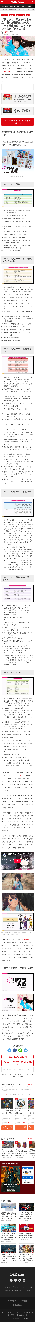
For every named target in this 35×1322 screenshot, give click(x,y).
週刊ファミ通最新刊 (9, 1163)
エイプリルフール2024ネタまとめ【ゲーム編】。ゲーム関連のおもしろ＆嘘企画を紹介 (8, 1236)
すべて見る (31, 1084)
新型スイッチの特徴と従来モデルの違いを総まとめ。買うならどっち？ (26, 1235)
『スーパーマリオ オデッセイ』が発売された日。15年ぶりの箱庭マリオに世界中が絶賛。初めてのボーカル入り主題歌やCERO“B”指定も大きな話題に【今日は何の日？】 (8, 1152)
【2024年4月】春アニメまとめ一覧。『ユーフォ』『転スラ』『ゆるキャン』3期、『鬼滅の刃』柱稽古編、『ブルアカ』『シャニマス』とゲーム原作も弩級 (26, 1257)
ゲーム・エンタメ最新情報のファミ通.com (11, 10)
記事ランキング (8, 1138)
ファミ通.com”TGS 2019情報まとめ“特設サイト (17, 1063)
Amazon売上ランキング (11, 1084)
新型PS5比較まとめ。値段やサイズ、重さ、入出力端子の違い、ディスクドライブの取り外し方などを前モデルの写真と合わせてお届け (8, 1215)
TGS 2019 (12, 15)
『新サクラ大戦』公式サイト (17, 1057)
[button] (27, 1172)
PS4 (28, 15)
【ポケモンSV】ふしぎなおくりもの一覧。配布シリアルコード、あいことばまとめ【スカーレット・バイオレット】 (8, 1257)
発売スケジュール (26, 6)
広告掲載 (27, 1290)
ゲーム (5, 1094)
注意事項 (7, 1290)
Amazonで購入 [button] (8, 1128)
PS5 (11, 6)
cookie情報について (17, 1290)
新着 (2, 6)
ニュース (26, 10)
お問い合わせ (6, 1287)
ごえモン (5, 32)
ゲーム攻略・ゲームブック (18, 1094)
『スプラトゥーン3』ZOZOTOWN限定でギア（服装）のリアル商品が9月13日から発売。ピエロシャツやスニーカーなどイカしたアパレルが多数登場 (21, 1152)
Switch (7, 6)
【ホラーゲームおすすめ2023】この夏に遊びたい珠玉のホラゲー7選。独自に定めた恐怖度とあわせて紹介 (26, 1215)
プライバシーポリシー (18, 1287)
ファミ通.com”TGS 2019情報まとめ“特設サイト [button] (19, 122)
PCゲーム (17, 6)
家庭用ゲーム (20, 15)
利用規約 (29, 1287)
